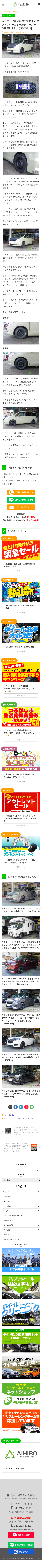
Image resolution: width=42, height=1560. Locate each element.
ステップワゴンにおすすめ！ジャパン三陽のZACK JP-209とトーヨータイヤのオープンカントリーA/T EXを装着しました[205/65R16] (21, 1019)
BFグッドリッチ (9, 1118)
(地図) (31, 1512)
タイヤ (23, 1118)
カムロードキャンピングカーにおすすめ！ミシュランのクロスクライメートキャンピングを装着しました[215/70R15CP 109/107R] (21, 945)
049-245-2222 (22, 1508)
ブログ (6, 1115)
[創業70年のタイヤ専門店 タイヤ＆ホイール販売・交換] (21, 4)
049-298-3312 (22, 1525)
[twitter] (10, 1107)
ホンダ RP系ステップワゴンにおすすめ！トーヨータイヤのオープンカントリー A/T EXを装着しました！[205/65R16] (21, 981)
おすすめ (17, 1118)
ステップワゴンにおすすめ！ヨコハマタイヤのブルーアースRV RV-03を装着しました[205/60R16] (21, 1094)
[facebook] (15, 1107)
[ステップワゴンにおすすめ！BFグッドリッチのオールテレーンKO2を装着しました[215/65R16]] (21, 1107)
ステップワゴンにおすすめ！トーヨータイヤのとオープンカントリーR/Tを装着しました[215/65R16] (21, 1057)
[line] (32, 1107)
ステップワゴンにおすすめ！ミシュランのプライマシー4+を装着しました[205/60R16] (21, 909)
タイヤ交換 (29, 1118)
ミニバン (37, 1118)
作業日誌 (11, 1115)
